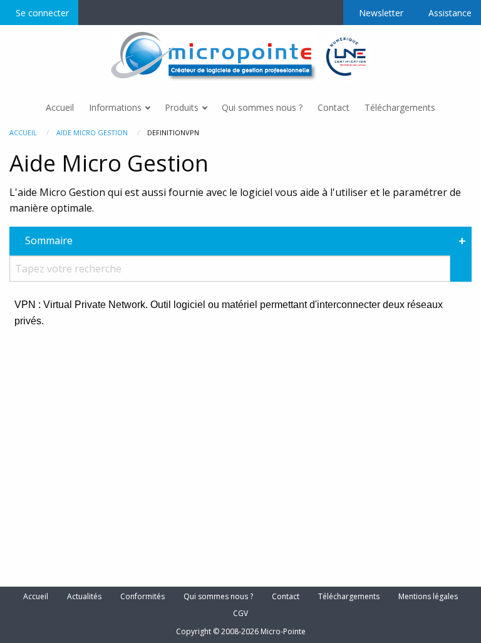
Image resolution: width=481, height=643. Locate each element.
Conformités (142, 596)
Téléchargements (349, 596)
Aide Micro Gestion (92, 132)
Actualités (84, 596)
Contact (285, 596)
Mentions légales (428, 596)
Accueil (23, 132)
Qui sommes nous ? (218, 596)
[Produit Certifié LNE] (345, 56)
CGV (240, 613)
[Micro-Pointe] (215, 56)
